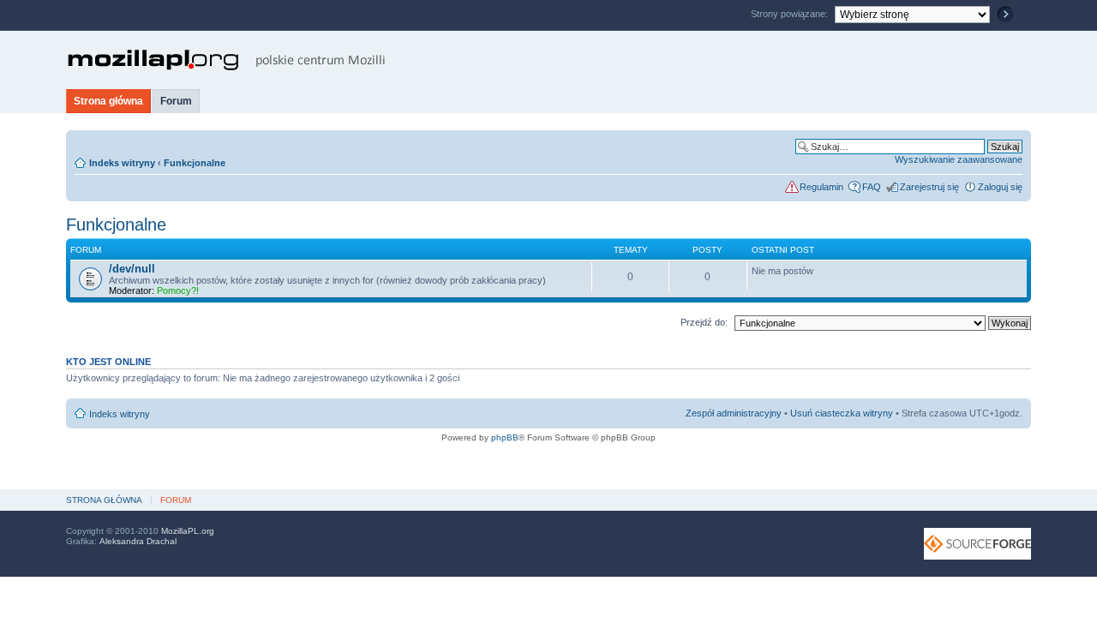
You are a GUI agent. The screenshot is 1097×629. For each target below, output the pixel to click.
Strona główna (108, 101)
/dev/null (132, 268)
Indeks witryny (122, 163)
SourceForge (977, 544)
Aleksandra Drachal (138, 541)
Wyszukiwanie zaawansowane (958, 159)
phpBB (505, 437)
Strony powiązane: (790, 14)
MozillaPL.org (187, 531)
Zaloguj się (1000, 187)
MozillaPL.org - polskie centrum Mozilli (226, 60)
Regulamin (821, 187)
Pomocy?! (178, 290)
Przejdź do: (704, 322)
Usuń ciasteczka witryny (841, 413)
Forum (176, 101)
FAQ (871, 187)
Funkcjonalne (194, 163)
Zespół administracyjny (734, 413)
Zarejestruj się (929, 187)
